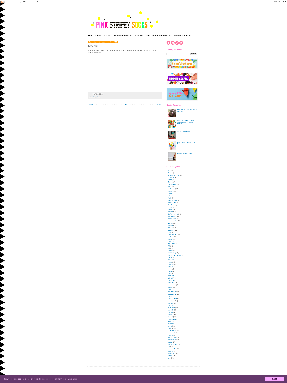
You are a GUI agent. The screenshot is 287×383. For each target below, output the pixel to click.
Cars (169, 173)
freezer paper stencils (174, 255)
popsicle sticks (172, 298)
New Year (171, 205)
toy (169, 346)
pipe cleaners (172, 294)
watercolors (171, 353)
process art (171, 308)
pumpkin (170, 310)
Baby (94, 97)
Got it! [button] (274, 379)
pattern (170, 289)
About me (98, 35)
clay (169, 232)
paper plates (172, 285)
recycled (170, 314)
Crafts (170, 180)
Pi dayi (170, 207)
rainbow (170, 312)
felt (169, 248)
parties (170, 287)
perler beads (172, 292)
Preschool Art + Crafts (142, 35)
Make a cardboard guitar (184, 153)
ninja (169, 273)
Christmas (171, 177)
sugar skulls (171, 333)
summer (170, 335)
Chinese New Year (174, 175)
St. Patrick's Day (173, 214)
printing (170, 305)
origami (170, 278)
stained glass (172, 330)
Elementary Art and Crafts (182, 35)
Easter (170, 182)
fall (169, 246)
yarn (169, 358)
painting (170, 282)
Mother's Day (172, 202)
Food (169, 186)
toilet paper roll (172, 344)
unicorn (170, 351)
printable (171, 303)
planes (170, 296)
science (170, 317)
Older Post (158, 104)
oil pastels (171, 276)
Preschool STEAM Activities (123, 35)
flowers (170, 250)
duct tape (171, 241)
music (170, 269)
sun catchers (172, 337)
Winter (170, 223)
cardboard (171, 230)
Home (90, 35)
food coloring (172, 253)
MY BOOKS (107, 35)
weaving (170, 356)
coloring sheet (172, 234)
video (98, 97)
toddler (170, 342)
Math (169, 198)
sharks (170, 321)
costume (170, 237)
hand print (171, 260)
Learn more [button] (72, 379)
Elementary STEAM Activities (161, 35)
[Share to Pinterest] (102, 94)
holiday (170, 264)
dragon (170, 239)
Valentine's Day (173, 221)
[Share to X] (98, 94)
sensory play (172, 319)
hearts (170, 262)
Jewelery (171, 191)
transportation (172, 349)
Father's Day (172, 184)
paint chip (171, 280)
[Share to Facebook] (100, 94)
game (170, 257)
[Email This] (94, 94)
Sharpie (170, 212)
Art (169, 170)
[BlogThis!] (96, 94)
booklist (170, 228)
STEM (170, 209)
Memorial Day (172, 200)
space (170, 326)
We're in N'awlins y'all (183, 131)
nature (170, 271)
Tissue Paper (172, 218)
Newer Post (92, 104)
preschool (171, 301)
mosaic (170, 266)
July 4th (170, 193)
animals (170, 225)
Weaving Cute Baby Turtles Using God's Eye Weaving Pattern (185, 122)
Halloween (171, 189)
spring (170, 328)
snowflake (171, 324)
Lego (169, 196)
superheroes (172, 340)
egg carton (171, 244)
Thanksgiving (172, 216)
